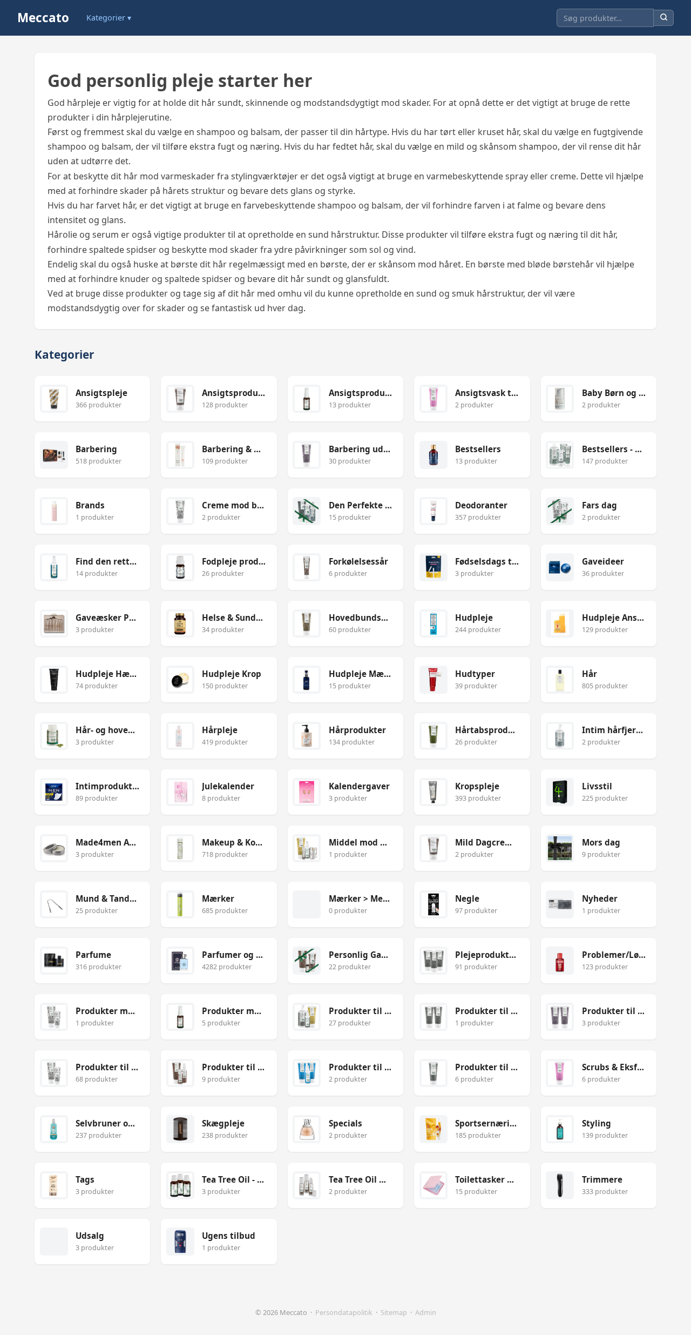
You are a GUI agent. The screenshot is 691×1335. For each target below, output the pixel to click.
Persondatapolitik (343, 1312)
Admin (425, 1312)
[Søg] (664, 18)
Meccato (43, 17)
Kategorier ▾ (108, 17)
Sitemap (394, 1312)
